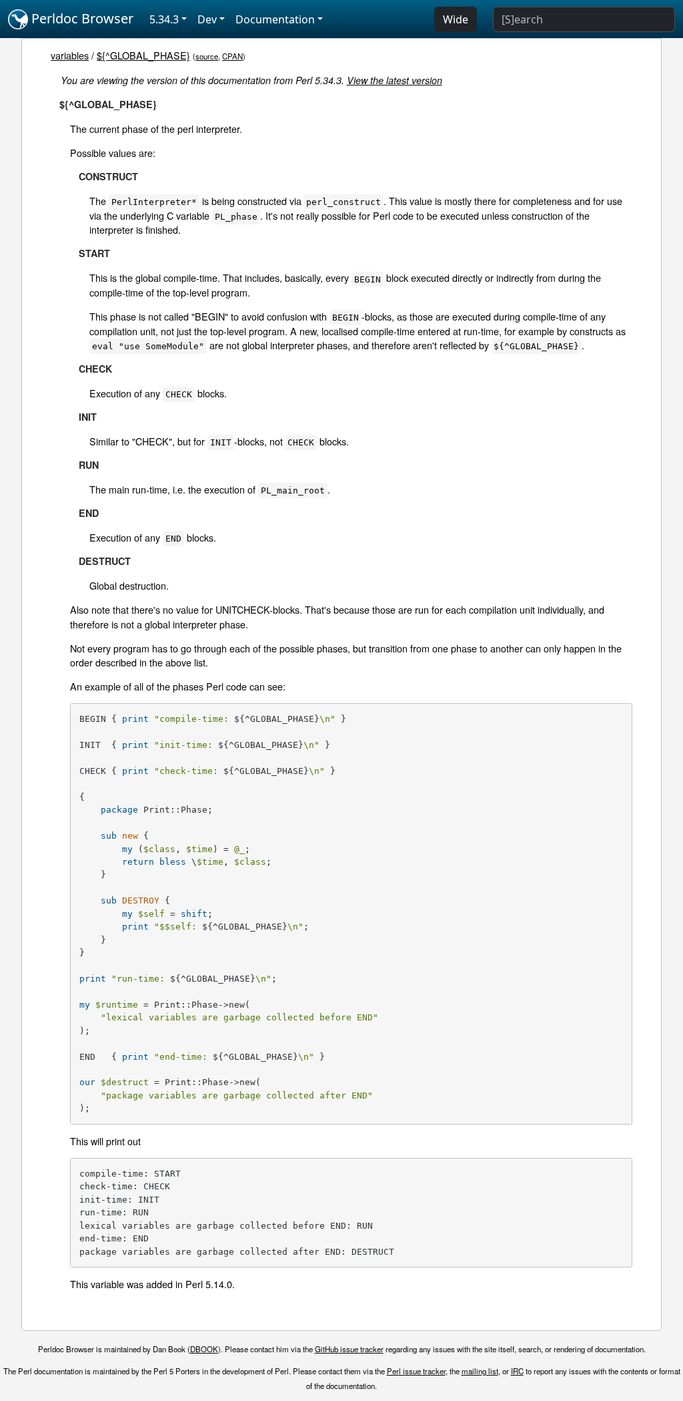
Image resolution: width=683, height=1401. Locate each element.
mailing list (480, 1371)
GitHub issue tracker (349, 1349)
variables (70, 55)
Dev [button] (207, 19)
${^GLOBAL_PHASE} (143, 55)
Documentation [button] (275, 19)
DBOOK (204, 1349)
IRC (517, 1371)
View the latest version (394, 80)
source (206, 56)
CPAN (232, 56)
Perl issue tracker (416, 1371)
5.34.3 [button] (164, 19)
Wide (455, 19)
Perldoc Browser (80, 18)
